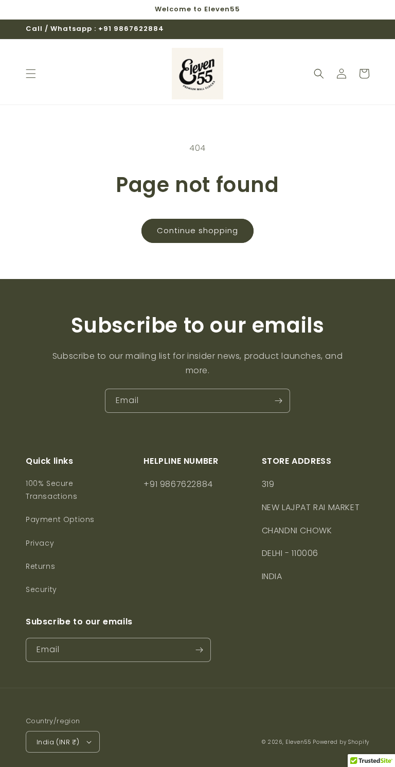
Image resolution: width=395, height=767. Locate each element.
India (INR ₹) (58, 742)
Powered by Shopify (341, 742)
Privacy (40, 543)
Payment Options (60, 519)
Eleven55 (298, 742)
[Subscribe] (278, 401)
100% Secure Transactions (51, 489)
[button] (31, 73)
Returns (40, 566)
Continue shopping (197, 230)
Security (41, 589)
